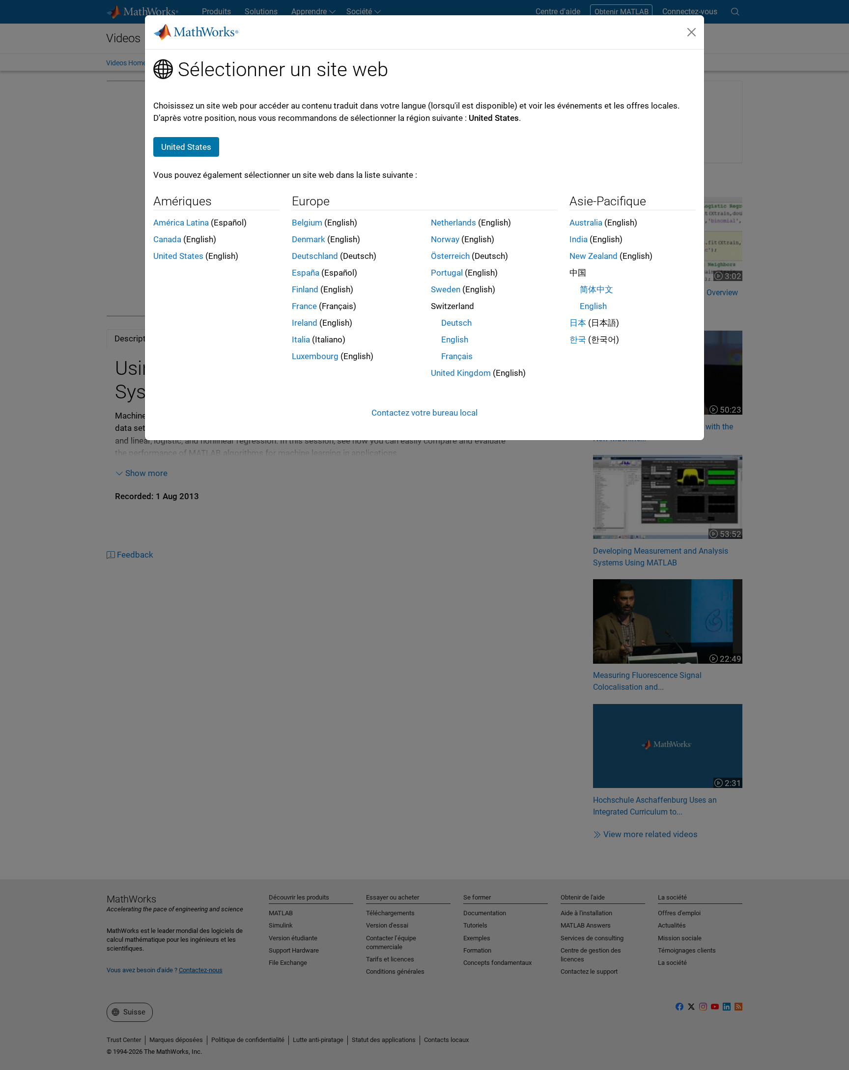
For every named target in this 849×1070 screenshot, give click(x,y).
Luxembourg (315, 356)
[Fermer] (691, 32)
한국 (577, 339)
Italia (301, 339)
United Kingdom (461, 373)
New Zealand (593, 256)
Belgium (307, 222)
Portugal (447, 273)
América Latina (181, 222)
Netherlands (453, 222)
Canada (167, 239)
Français (457, 356)
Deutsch (456, 323)
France (304, 306)
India (578, 239)
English (454, 339)
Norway (445, 239)
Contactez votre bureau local (424, 413)
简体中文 (596, 289)
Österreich (450, 256)
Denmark (308, 239)
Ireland (304, 323)
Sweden (445, 289)
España (305, 273)
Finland (305, 289)
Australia (585, 222)
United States (178, 256)
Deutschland (315, 256)
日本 (577, 323)
